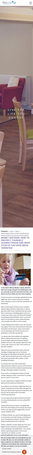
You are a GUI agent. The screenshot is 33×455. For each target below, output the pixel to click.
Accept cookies (6, 448)
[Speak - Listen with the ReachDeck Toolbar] (24, 452)
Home (12, 231)
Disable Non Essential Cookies (11, 452)
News (17, 231)
